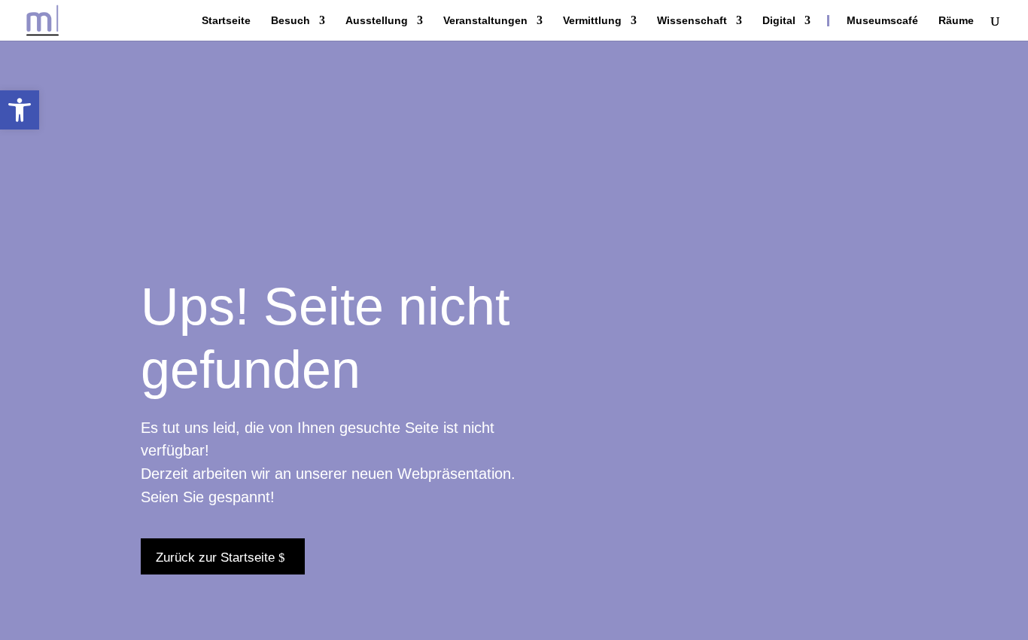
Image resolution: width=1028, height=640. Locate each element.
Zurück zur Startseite (215, 557)
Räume (956, 20)
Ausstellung (376, 20)
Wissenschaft (692, 20)
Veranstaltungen (485, 20)
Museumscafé (882, 20)
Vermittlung (592, 20)
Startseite (226, 20)
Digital (778, 20)
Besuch (290, 20)
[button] (19, 110)
